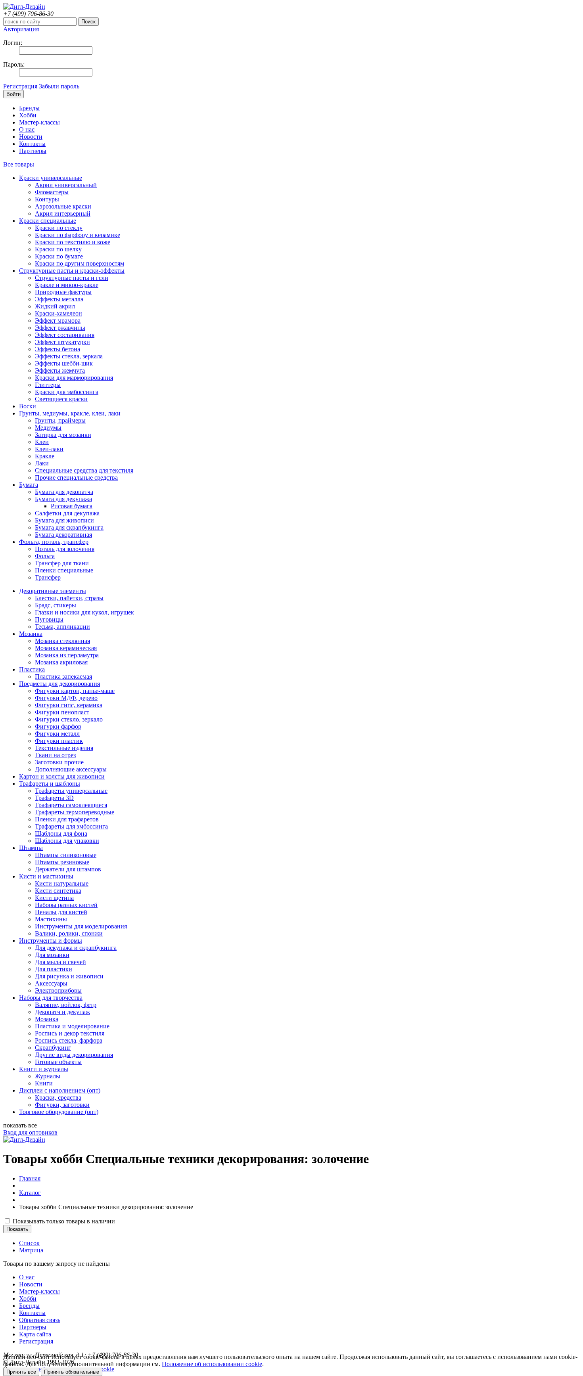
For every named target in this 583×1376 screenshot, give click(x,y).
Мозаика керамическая (66, 648)
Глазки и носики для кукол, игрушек (84, 612)
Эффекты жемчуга (60, 370)
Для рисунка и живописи (69, 976)
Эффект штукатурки (62, 342)
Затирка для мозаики (63, 434)
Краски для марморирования (74, 377)
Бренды (29, 108)
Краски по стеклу (58, 227)
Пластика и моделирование (72, 1026)
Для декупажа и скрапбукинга (76, 947)
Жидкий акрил (55, 306)
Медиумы (48, 427)
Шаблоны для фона (61, 833)
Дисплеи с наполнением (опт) (59, 1090)
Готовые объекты (58, 1061)
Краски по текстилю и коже (72, 242)
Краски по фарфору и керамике (77, 235)
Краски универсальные (50, 177)
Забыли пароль (59, 86)
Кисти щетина (54, 897)
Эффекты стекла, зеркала (69, 356)
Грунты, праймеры (60, 420)
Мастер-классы (39, 122)
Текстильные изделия (64, 747)
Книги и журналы (43, 1069)
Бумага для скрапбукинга (69, 527)
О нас (27, 129)
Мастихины (51, 919)
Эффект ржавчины (60, 327)
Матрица (31, 1250)
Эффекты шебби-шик (64, 363)
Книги (44, 1083)
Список (29, 1243)
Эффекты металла (59, 299)
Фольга (45, 556)
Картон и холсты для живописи (62, 776)
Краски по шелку (58, 249)
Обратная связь (39, 1320)
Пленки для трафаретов (67, 819)
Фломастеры (52, 192)
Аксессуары (51, 983)
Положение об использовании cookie (212, 1364)
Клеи (42, 441)
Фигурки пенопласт (62, 712)
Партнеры (32, 150)
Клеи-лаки (49, 449)
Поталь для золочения (64, 548)
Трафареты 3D (54, 797)
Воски (27, 406)
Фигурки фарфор (58, 726)
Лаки (42, 463)
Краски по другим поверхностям (79, 263)
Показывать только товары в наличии (63, 1221)
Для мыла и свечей (60, 962)
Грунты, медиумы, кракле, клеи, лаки (70, 413)
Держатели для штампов (68, 869)
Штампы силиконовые (65, 855)
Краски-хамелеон (58, 313)
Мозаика (30, 633)
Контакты (32, 143)
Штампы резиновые (62, 862)
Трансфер (48, 577)
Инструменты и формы (50, 940)
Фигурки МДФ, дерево (66, 698)
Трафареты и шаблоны (49, 783)
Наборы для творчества (50, 997)
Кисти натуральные (61, 883)
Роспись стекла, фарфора (68, 1040)
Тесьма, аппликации (62, 626)
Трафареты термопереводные (74, 812)
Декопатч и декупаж (62, 1012)
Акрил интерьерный (62, 213)
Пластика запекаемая (63, 676)
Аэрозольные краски (63, 206)
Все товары (18, 164)
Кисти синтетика (58, 890)
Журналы (47, 1076)
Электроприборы (58, 990)
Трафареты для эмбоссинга (71, 826)
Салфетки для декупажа (67, 513)
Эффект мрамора (58, 320)
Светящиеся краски (61, 399)
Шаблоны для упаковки (67, 840)
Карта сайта (35, 1334)
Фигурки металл (57, 733)
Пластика (32, 669)
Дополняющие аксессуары (71, 769)
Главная (29, 1178)
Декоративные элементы (52, 591)
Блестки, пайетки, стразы (69, 598)
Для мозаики (52, 954)
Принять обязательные (71, 1372)
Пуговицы (49, 619)
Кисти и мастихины (46, 876)
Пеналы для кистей (61, 912)
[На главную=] (24, 6)
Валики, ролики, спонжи (69, 933)
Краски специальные (47, 220)
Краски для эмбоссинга (66, 391)
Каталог (30, 1192)
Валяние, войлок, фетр (65, 1004)
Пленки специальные (64, 570)
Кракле (44, 456)
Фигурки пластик (59, 740)
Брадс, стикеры (55, 605)
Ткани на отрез (55, 755)
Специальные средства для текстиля (84, 470)
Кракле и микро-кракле (66, 284)
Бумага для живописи (64, 520)
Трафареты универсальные (71, 790)
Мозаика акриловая (61, 662)
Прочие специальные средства (76, 477)
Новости (30, 136)
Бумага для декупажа (63, 499)
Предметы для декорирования (59, 683)
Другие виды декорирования (74, 1054)
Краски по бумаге (59, 256)
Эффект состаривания (64, 334)
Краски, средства (58, 1097)
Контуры (47, 199)
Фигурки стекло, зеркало (69, 719)
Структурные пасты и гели (71, 277)
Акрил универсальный (66, 185)
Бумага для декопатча (64, 491)
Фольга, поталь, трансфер (53, 541)
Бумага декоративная (63, 534)
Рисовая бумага (71, 506)
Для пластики (53, 969)
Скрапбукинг (53, 1047)
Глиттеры (48, 384)
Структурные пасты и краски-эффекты (72, 270)
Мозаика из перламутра (67, 655)
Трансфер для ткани (62, 563)
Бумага (28, 484)
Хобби (27, 115)
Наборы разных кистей (66, 904)
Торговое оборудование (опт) (58, 1111)
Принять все (21, 1372)
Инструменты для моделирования (81, 926)
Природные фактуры (63, 292)
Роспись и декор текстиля (69, 1033)
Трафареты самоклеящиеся (71, 805)
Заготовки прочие (59, 762)
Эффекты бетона (57, 349)
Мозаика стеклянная (62, 640)
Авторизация (21, 29)
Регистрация (20, 86)
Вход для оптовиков (30, 1132)
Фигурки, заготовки (62, 1104)
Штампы (31, 847)
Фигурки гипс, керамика (68, 705)
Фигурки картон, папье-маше (75, 690)
